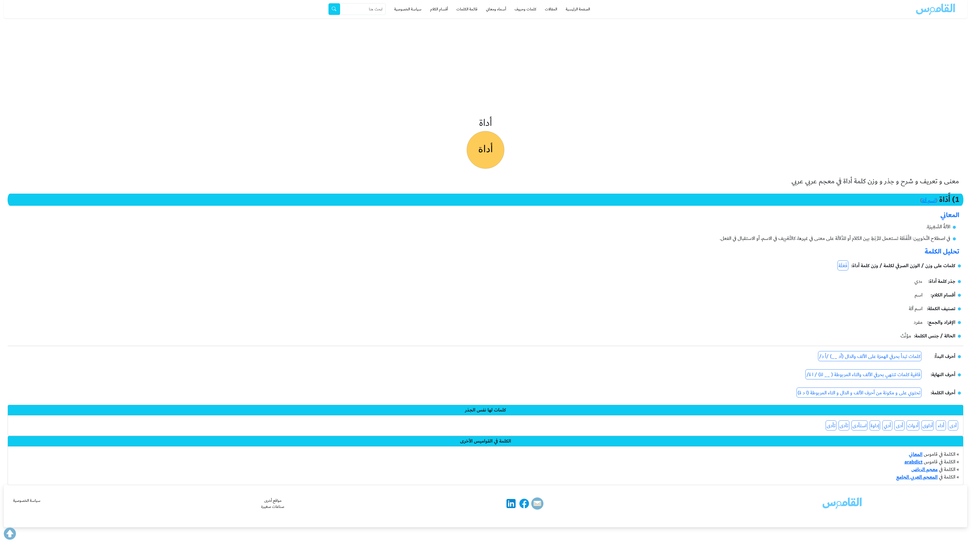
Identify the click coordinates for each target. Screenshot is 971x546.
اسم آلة (929, 200)
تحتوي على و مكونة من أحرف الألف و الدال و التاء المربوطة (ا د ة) (859, 393)
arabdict (913, 462)
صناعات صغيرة (272, 506)
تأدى (831, 426)
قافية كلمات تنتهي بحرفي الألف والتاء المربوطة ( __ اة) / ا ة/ (863, 375)
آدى (953, 426)
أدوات (913, 426)
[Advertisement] (485, 56)
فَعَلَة (842, 266)
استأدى (859, 426)
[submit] (334, 9)
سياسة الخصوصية (408, 9)
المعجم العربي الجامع (917, 477)
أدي (887, 426)
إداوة (875, 426)
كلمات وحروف (525, 9)
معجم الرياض (924, 469)
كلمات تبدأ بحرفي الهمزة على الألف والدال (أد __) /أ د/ (869, 356)
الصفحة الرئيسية (578, 9)
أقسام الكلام (439, 9)
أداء (941, 426)
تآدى (844, 426)
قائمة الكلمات (466, 9)
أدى (899, 426)
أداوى (927, 426)
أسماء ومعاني (496, 9)
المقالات (551, 9)
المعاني (915, 454)
